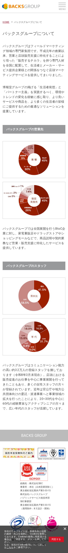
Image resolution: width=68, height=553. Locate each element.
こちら (10, 547)
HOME (6, 22)
